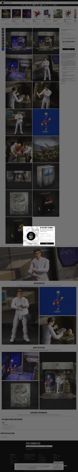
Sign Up (47, 243)
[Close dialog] (54, 227)
